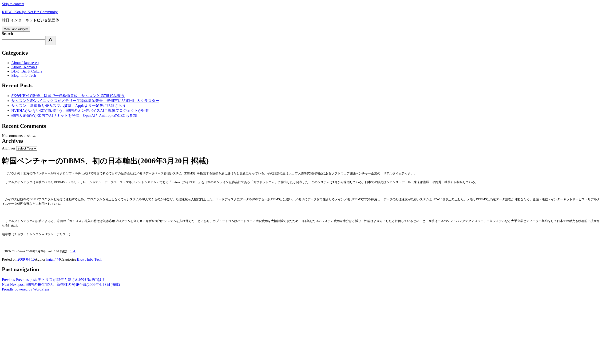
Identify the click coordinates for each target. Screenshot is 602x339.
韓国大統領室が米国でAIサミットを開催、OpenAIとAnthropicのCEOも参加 (74, 115)
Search (7, 34)
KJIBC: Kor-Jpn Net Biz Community (30, 12)
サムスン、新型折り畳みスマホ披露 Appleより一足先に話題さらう (68, 106)
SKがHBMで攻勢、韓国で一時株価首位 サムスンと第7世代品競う (68, 96)
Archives (8, 148)
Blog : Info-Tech (23, 75)
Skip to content (13, 4)
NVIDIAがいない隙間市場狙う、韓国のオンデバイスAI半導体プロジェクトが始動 (80, 111)
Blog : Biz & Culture (26, 71)
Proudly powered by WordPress (25, 289)
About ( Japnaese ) (25, 63)
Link (73, 251)
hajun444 (53, 259)
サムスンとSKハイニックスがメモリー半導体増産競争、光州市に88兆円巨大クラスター (85, 101)
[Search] (50, 40)
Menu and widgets (16, 29)
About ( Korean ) (24, 67)
